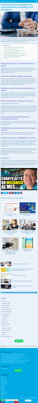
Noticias (3, 326)
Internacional (4, 315)
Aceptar (28, 400)
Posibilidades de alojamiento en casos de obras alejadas (14, 55)
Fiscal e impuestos (5, 311)
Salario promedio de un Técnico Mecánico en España (14, 47)
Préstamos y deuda (5, 328)
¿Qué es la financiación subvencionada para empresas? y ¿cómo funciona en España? (14, 357)
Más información (33, 397)
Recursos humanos (5, 330)
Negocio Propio (4, 324)
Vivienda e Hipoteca (5, 336)
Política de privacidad (4, 368)
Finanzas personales (5, 309)
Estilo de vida (4, 307)
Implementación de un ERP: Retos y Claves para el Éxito (10, 358)
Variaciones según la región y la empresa (11, 49)
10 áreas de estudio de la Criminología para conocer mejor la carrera (12, 361)
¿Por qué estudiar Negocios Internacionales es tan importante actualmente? (13, 355)
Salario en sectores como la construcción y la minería (14, 50)
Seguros (3, 332)
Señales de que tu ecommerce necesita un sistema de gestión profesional (13, 353)
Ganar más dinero (5, 313)
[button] (2, 400)
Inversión (3, 317)
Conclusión (6, 58)
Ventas (3, 334)
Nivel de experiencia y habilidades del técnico (12, 56)
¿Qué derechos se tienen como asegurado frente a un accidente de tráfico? (13, 362)
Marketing (3, 321)
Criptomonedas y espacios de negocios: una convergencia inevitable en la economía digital (15, 360)
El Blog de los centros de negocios (8, 1)
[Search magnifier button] (36, 292)
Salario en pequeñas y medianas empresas (12, 52)
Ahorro (3, 301)
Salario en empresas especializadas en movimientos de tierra (15, 53)
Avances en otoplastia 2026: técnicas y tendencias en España (11, 356)
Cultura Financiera (5, 303)
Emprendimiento (5, 305)
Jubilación (3, 319)
